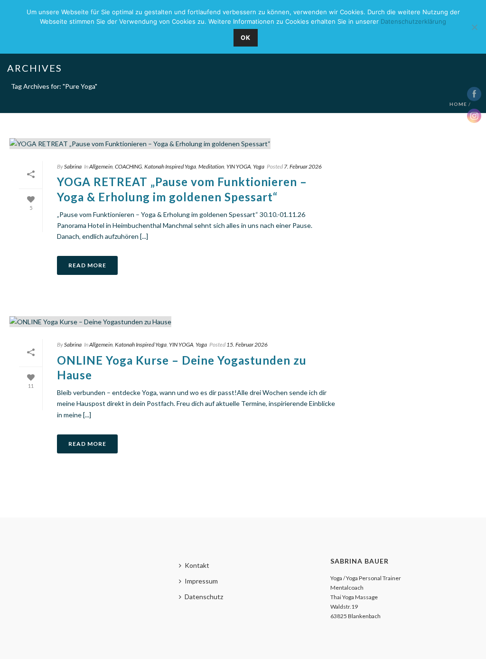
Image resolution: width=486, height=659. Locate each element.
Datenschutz (204, 597)
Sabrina (73, 166)
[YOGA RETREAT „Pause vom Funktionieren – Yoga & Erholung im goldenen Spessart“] (177, 143)
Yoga (258, 166)
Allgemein (100, 166)
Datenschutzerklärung (413, 21)
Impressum (201, 581)
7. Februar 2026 (303, 166)
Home (458, 104)
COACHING (128, 166)
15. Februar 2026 (247, 344)
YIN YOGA (238, 166)
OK (246, 37)
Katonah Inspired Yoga (170, 166)
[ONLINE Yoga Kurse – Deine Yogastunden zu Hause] (177, 321)
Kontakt (197, 565)
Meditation (211, 166)
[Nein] (474, 27)
